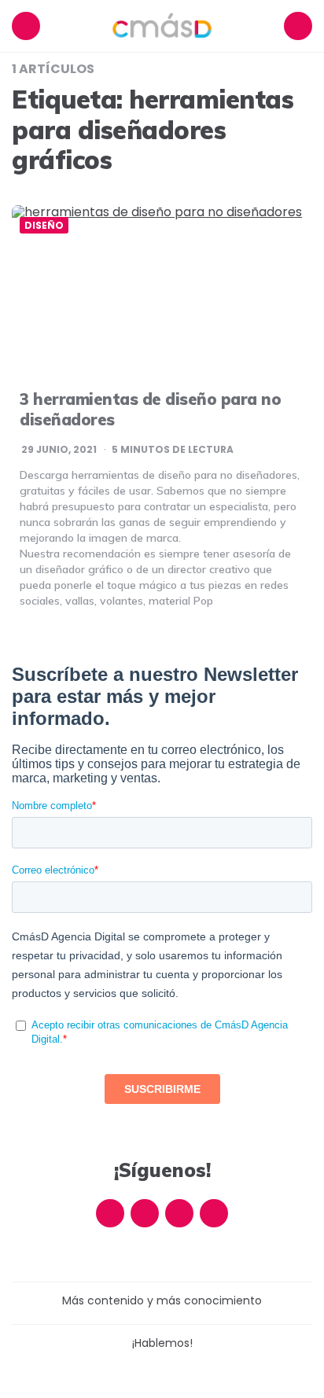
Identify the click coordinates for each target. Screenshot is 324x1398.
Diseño (44, 225)
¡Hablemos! (162, 1343)
